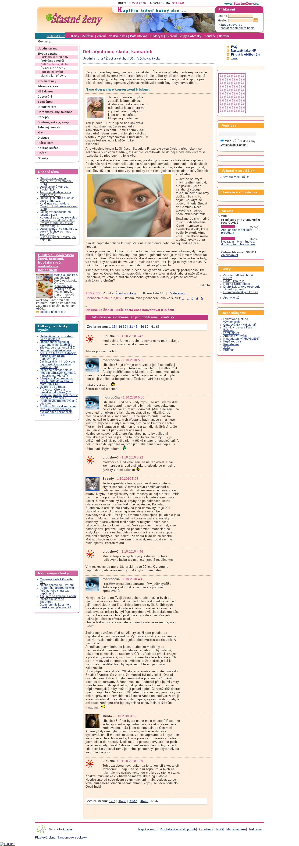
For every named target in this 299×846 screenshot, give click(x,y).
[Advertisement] (57, 494)
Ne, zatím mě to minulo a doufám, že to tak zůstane (238, 243)
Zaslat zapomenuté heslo (238, 28)
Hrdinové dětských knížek (240, 292)
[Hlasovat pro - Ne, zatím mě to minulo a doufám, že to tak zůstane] (235, 238)
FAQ (234, 47)
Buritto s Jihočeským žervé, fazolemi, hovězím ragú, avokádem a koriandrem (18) (58, 410)
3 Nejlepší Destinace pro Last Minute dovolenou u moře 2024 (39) (56, 381)
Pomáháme (231, 344)
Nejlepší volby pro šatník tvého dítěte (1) (56, 338)
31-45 (133, 326)
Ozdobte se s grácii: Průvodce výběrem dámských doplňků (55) (55, 389)
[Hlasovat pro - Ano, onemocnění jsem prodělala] (235, 227)
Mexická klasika (64, 275)
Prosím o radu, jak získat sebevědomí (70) (56, 224)
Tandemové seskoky (72, 837)
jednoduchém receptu (63, 287)
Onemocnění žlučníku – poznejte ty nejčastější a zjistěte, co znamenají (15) (57, 345)
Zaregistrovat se (231, 24)
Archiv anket (229, 255)
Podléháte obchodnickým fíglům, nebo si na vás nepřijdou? (57, 590)
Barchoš (229, 350)
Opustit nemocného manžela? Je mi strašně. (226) (56, 181)
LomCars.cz (231, 333)
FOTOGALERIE (57, 36)
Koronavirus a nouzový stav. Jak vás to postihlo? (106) (59, 219)
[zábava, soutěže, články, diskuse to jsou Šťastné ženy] (242, 3)
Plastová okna (45, 837)
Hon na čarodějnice (236, 283)
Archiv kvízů (231, 297)
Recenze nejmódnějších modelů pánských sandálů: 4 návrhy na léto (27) (58, 373)
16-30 (122, 326)
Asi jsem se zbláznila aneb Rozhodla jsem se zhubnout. (58, 599)
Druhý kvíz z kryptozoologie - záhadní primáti (242, 288)
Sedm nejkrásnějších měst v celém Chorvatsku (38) (59, 396)
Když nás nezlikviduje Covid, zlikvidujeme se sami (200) (58, 206)
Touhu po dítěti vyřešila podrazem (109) (55, 194)
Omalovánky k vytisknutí (239, 324)
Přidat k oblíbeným (245, 54)
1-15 (112, 326)
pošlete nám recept (53, 311)
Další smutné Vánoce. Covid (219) (54, 188)
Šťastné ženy (247, 141)
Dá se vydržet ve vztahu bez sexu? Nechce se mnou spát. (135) (59, 231)
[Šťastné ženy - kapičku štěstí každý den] (74, 19)
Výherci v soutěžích (236, 177)
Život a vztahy (126, 293)
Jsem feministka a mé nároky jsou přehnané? (55, 606)
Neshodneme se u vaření (57, 585)
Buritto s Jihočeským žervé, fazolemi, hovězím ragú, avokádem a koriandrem (56, 262)
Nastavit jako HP (243, 50)
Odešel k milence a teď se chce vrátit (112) (57, 199)
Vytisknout (178, 293)
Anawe (67, 829)
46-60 (144, 326)
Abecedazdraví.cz (235, 336)
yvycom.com (231, 322)
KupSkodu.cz (232, 341)
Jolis (226, 347)
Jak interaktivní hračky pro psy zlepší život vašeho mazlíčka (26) (57, 364)
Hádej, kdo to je (234, 281)
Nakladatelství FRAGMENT (241, 338)
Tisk (234, 58)
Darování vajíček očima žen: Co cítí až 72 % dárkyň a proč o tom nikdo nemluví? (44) (58, 354)
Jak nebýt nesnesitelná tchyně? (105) (55, 213)
